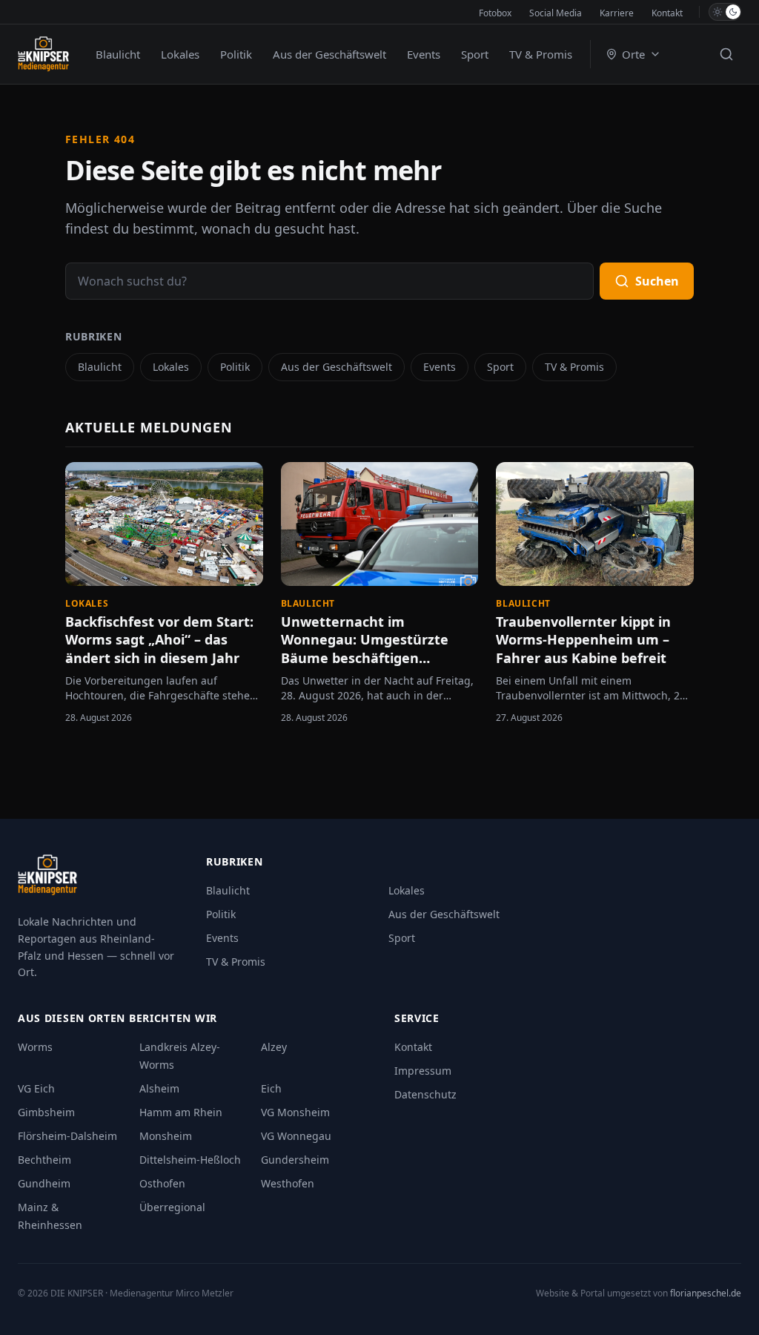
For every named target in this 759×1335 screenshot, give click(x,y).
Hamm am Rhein (180, 1112)
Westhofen (287, 1183)
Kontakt (667, 13)
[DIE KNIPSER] (43, 54)
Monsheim (165, 1136)
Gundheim (44, 1183)
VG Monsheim (295, 1112)
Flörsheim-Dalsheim (67, 1136)
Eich (271, 1088)
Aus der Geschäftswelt (329, 54)
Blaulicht (118, 54)
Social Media (555, 13)
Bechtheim (44, 1160)
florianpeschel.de (705, 1293)
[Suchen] (726, 54)
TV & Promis (540, 54)
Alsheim (159, 1088)
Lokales (180, 54)
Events (423, 54)
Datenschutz (425, 1094)
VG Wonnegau (296, 1136)
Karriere (617, 13)
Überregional (172, 1207)
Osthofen (162, 1183)
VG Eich (36, 1088)
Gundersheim (295, 1160)
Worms (35, 1047)
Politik (236, 54)
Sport (474, 54)
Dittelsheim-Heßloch (190, 1160)
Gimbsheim (46, 1112)
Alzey (274, 1047)
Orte (633, 54)
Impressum (422, 1071)
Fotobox (495, 13)
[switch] (725, 12)
